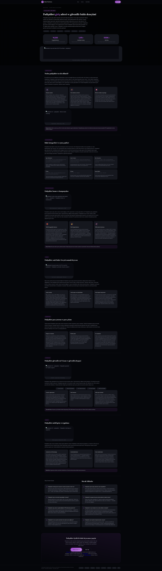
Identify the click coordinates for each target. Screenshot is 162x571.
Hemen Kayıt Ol (76, 549)
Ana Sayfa (45, 7)
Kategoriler (92, 567)
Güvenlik (114, 567)
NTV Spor (68, 552)
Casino (82, 1)
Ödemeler (109, 567)
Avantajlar (87, 567)
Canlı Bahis (88, 1)
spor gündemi (85, 553)
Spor (78, 1)
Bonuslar (98, 567)
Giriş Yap (117, 1)
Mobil (119, 567)
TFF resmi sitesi (87, 555)
